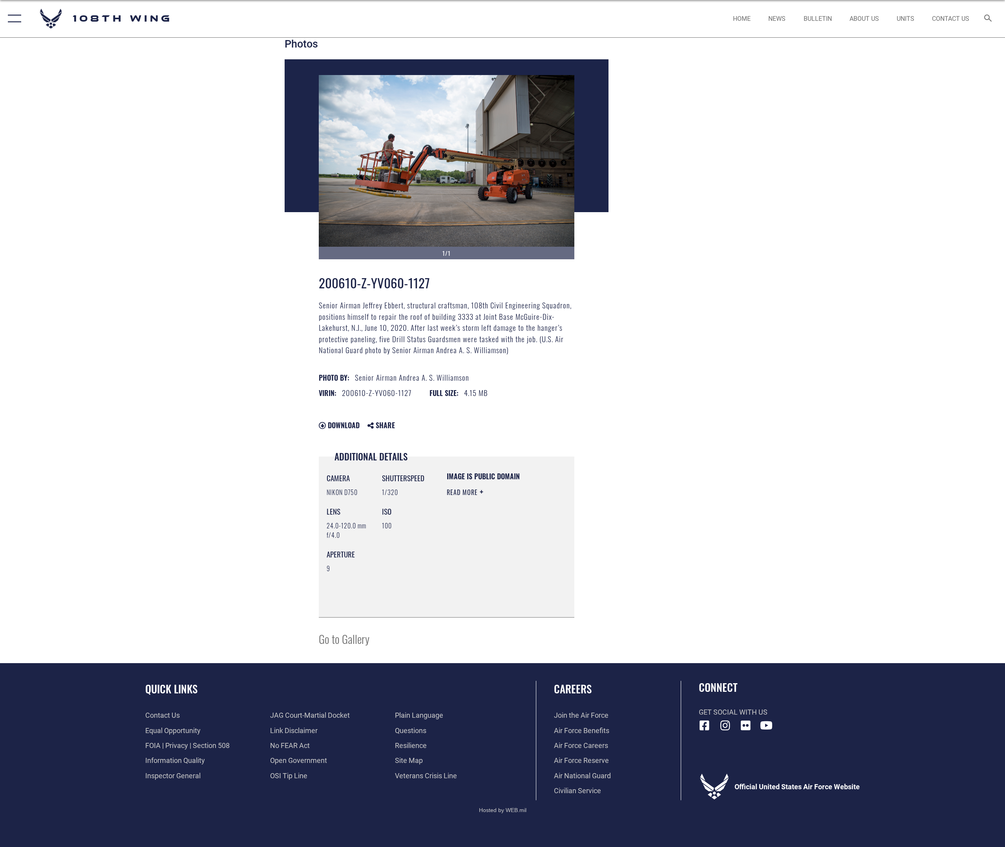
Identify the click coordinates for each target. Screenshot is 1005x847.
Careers (573, 689)
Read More (463, 492)
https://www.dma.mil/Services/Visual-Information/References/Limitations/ (494, 592)
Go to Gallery (344, 638)
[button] (13, 18)
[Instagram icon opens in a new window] (725, 726)
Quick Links (171, 689)
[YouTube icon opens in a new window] (766, 726)
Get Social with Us (733, 712)
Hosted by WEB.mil (502, 810)
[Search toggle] (988, 19)
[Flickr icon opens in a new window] (746, 726)
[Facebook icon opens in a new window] (705, 726)
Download (343, 425)
